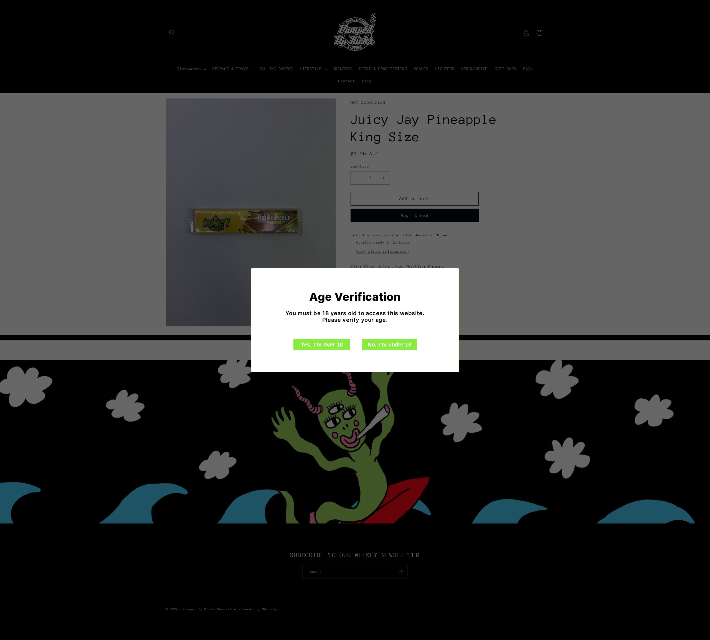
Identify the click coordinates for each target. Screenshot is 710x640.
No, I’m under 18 (389, 344)
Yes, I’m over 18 (322, 344)
